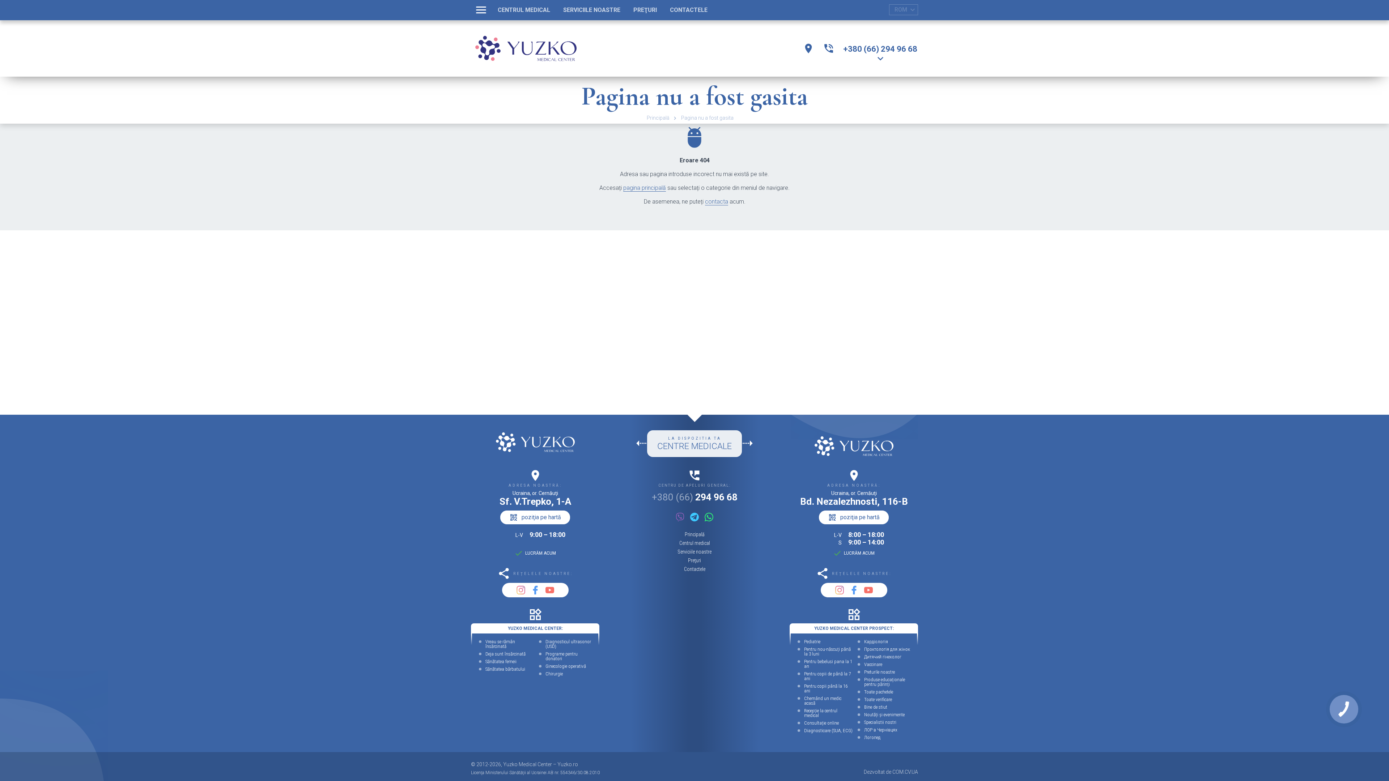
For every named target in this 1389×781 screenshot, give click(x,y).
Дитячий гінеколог (882, 657)
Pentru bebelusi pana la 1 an (828, 664)
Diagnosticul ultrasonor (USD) (568, 644)
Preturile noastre (879, 672)
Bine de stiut (875, 707)
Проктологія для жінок (887, 649)
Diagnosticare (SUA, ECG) (828, 730)
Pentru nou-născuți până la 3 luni (827, 651)
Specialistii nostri (880, 722)
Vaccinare (873, 664)
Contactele (694, 569)
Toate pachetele (878, 692)
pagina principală (644, 187)
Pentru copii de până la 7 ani (827, 676)
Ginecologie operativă (565, 666)
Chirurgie (554, 674)
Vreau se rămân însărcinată (500, 644)
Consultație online (821, 723)
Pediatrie (812, 641)
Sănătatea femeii (501, 661)
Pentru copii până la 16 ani (826, 688)
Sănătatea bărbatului (505, 669)
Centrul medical (694, 543)
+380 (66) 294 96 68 (880, 49)
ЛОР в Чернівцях (880, 730)
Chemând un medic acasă (822, 701)
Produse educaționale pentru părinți (884, 682)
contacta (716, 201)
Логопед (872, 737)
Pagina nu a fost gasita (707, 118)
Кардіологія (876, 641)
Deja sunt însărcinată (505, 654)
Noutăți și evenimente (884, 714)
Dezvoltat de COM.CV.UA (891, 772)
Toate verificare (878, 699)
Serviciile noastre (694, 552)
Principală (658, 118)
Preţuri (694, 560)
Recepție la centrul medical (820, 713)
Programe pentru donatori (561, 656)
